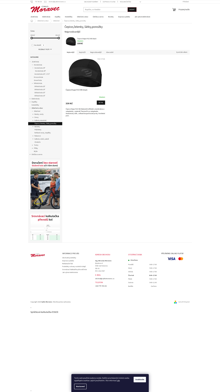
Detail (101, 102)
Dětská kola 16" (40, 96)
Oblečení (37, 111)
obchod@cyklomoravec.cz (104, 279)
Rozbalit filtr (44, 49)
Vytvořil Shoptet (184, 302)
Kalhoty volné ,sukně (42, 139)
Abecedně (109, 52)
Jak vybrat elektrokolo (70, 272)
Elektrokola (35, 99)
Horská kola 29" (40, 68)
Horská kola (38, 65)
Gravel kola (38, 80)
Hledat (132, 9)
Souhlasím (139, 379)
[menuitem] (34, 17)
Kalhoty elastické (40, 120)
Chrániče (38, 142)
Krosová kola (38, 77)
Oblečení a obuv (37, 108)
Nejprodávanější (96, 52)
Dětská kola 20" (40, 93)
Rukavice (38, 136)
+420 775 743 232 (101, 286)
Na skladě (39, 45)
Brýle (36, 151)
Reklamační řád (125, 2)
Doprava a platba (109, 2)
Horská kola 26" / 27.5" (42, 74)
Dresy (37, 117)
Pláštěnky (38, 130)
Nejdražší (82, 52)
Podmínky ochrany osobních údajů (74, 266)
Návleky (37, 127)
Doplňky (34, 102)
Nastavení (80, 386)
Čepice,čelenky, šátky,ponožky (45, 123)
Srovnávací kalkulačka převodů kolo (74, 269)
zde (118, 380)
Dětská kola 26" (40, 86)
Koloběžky (35, 105)
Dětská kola (38, 83)
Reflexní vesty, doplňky (43, 133)
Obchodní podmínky (91, 2)
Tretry (36, 145)
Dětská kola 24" (40, 89)
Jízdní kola (35, 62)
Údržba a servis (37, 154)
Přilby (36, 148)
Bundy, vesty (39, 114)
